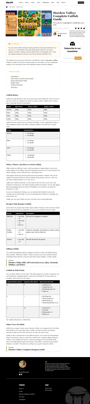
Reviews (27, 2)
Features (21, 2)
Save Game (81, 2)
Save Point (21, 396)
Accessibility (22, 399)
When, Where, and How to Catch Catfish (22, 78)
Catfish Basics (15, 76)
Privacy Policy (48, 390)
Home (7, 7)
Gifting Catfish (15, 82)
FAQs (58, 2)
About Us (63, 2)
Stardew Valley (19, 6)
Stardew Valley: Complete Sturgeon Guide (27, 350)
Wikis (52, 2)
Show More (14, 87)
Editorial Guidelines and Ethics (27, 394)
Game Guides (12, 6)
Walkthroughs (45, 2)
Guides (32, 2)
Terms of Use (48, 388)
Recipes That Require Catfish (19, 80)
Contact (21, 391)
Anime (38, 2)
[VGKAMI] (9, 3)
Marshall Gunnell (62, 33)
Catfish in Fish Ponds (17, 85)
